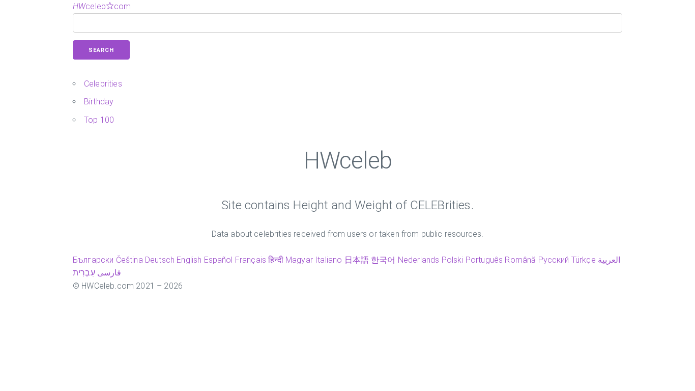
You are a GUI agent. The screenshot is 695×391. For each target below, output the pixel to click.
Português (484, 260)
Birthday (98, 101)
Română (520, 260)
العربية (609, 260)
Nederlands (419, 260)
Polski (453, 260)
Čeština (129, 260)
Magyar (299, 260)
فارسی (109, 272)
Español (218, 260)
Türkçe (583, 260)
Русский (553, 260)
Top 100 (99, 120)
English (189, 260)
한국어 (383, 260)
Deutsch (160, 260)
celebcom (102, 6)
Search (101, 50)
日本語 (356, 260)
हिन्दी (275, 260)
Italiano (328, 260)
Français (250, 260)
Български (93, 260)
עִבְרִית (84, 272)
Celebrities (103, 84)
